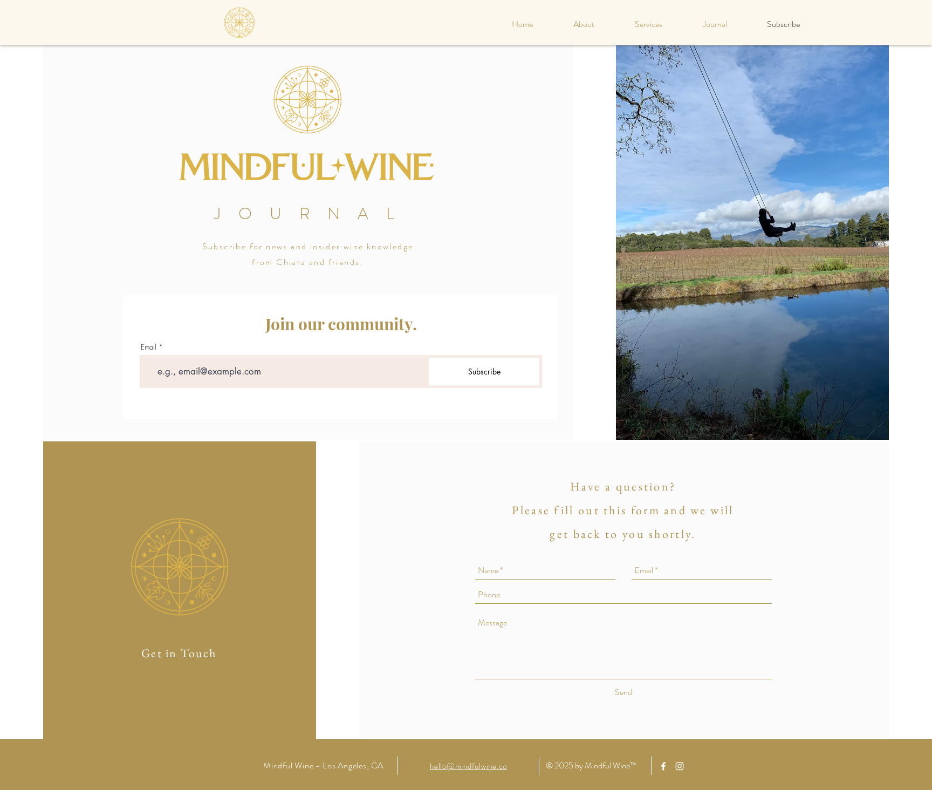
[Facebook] (663, 766)
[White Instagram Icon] (679, 766)
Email (148, 347)
